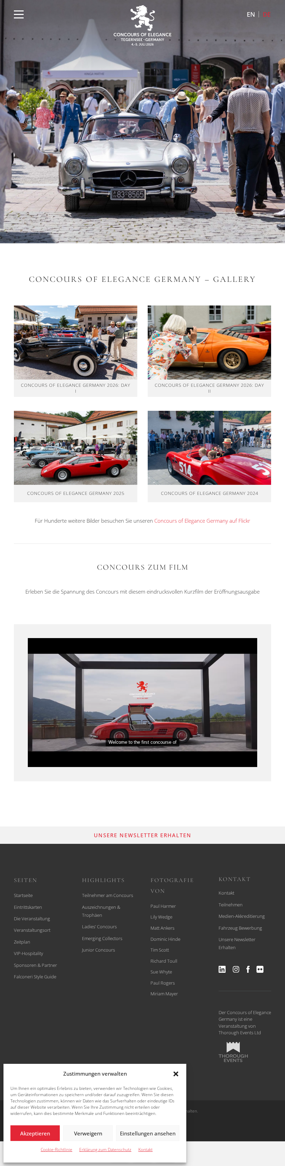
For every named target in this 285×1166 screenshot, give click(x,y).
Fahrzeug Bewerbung (240, 928)
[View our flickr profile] (259, 969)
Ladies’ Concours (99, 926)
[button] (175, 1073)
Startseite (23, 895)
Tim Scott (159, 950)
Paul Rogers (162, 983)
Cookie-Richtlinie (56, 1149)
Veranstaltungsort (32, 930)
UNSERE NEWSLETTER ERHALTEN (143, 835)
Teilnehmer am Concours (107, 895)
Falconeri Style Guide (35, 976)
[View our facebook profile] (248, 969)
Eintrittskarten (28, 907)
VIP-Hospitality (28, 953)
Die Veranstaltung (32, 918)
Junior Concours (98, 950)
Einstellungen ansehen (148, 1133)
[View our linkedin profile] (222, 969)
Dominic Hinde (165, 939)
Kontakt (145, 1149)
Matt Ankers (162, 928)
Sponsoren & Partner (35, 965)
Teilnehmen (231, 905)
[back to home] (142, 25)
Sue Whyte (161, 972)
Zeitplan (22, 942)
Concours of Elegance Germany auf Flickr (202, 520)
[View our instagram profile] (236, 969)
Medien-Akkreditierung (242, 916)
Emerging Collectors (102, 938)
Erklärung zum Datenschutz (105, 1149)
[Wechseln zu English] (251, 14)
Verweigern (88, 1133)
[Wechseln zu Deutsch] (266, 14)
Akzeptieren (35, 1133)
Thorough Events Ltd (240, 1032)
